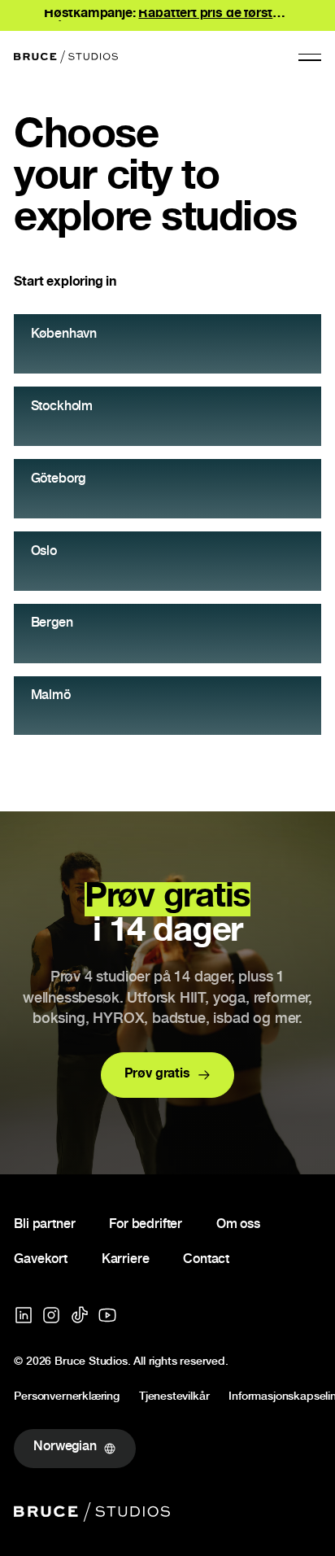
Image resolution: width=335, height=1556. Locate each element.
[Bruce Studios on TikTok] (79, 1315)
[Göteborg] (167, 488)
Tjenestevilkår (174, 1398)
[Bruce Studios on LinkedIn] (23, 1315)
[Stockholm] (167, 416)
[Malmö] (167, 706)
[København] (167, 344)
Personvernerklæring (67, 1398)
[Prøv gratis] (168, 1075)
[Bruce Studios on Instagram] (51, 1315)
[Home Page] (66, 57)
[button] (309, 57)
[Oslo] (167, 561)
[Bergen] (167, 633)
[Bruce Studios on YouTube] (107, 1315)
